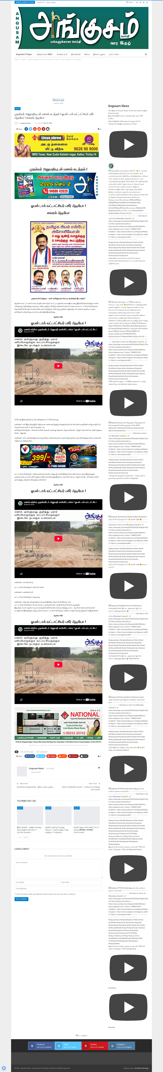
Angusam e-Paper (24, 54)
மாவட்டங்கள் (114, 54)
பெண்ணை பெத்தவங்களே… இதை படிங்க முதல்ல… (35, 787)
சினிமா (87, 54)
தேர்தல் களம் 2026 (44, 54)
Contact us (40, 2)
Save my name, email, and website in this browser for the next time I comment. (46, 894)
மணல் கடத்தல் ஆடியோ (42, 751)
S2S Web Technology (141, 1068)
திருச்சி (17, 108)
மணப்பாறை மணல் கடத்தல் (26, 751)
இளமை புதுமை (99, 54)
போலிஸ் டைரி (62, 54)
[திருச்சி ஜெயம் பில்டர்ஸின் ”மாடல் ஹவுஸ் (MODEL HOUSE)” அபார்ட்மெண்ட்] (87, 815)
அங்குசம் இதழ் (51, 2)
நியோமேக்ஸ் (76, 54)
